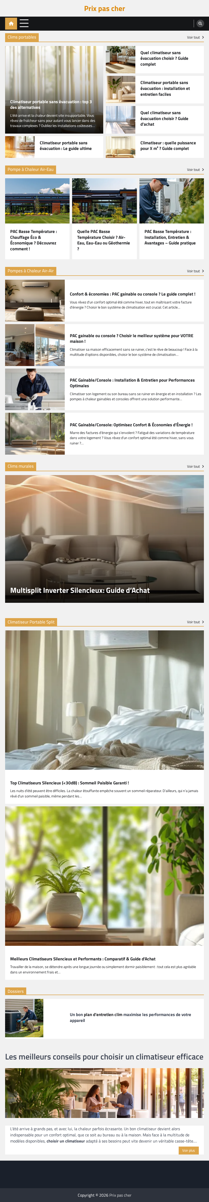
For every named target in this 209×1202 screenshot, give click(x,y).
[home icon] (11, 24)
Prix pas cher (104, 8)
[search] (200, 23)
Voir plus (188, 1150)
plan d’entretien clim (103, 1015)
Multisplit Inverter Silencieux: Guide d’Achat (80, 590)
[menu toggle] (24, 23)
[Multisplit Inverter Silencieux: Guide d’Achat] (104, 539)
